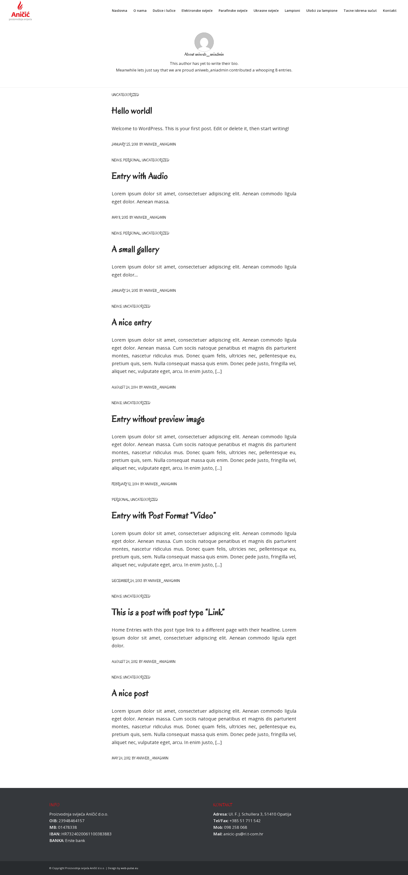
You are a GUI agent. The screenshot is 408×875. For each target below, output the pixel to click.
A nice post (130, 693)
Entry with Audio (140, 176)
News (117, 160)
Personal (131, 160)
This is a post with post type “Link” (168, 612)
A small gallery (135, 249)
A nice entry (132, 322)
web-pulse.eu (129, 868)
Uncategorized (125, 94)
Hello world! (132, 111)
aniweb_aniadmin (160, 144)
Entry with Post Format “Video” (164, 515)
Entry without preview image (158, 419)
